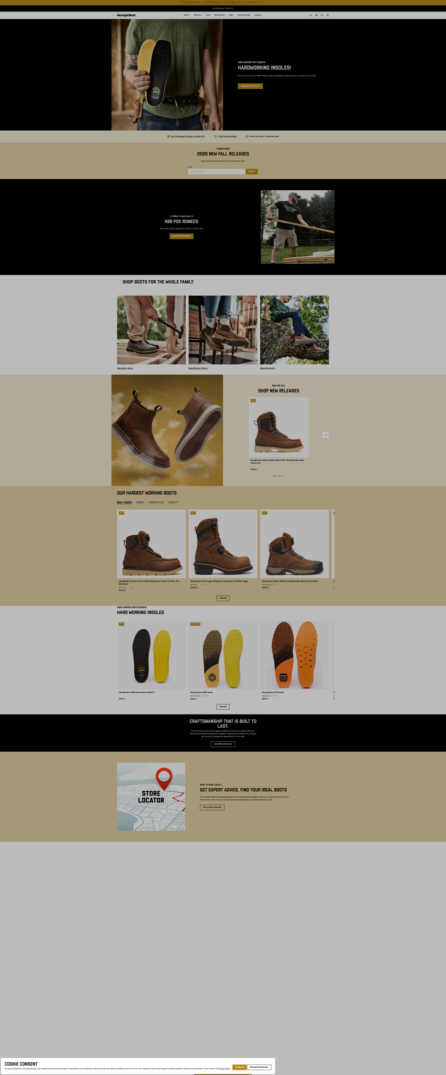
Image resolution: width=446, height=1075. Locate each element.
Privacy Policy (225, 1069)
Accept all (239, 1067)
